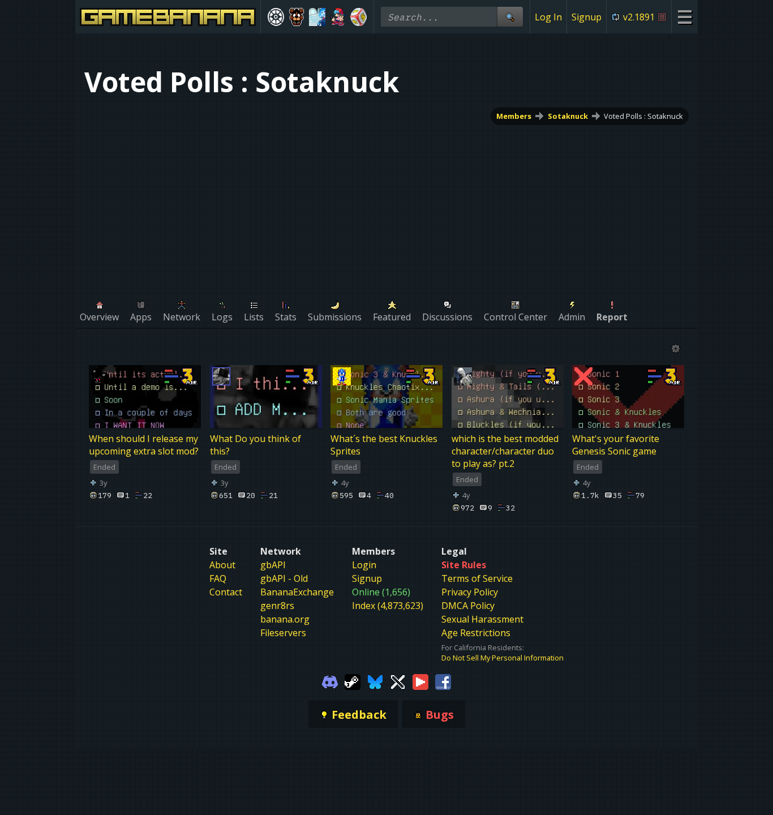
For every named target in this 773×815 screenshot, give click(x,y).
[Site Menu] (684, 16)
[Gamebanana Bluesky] (375, 681)
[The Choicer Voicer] (317, 17)
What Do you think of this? (255, 444)
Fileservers (283, 633)
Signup (587, 17)
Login (364, 565)
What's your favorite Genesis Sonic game (615, 444)
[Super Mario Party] (358, 17)
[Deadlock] (275, 17)
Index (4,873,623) (387, 605)
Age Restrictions (475, 633)
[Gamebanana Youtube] (420, 681)
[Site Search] (510, 17)
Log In (548, 17)
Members (513, 116)
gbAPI (273, 565)
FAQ (217, 578)
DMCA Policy (468, 605)
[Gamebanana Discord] (330, 681)
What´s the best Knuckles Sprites (383, 444)
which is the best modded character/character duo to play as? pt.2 (505, 451)
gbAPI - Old (284, 578)
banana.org (285, 619)
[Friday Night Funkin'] (338, 17)
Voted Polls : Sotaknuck (643, 116)
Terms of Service (477, 578)
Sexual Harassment (482, 619)
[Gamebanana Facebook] (443, 681)
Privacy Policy (469, 592)
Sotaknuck (568, 116)
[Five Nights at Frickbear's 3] (296, 17)
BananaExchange (297, 592)
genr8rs (277, 605)
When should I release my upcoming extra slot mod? (144, 444)
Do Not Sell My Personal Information (502, 658)
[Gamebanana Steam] (352, 681)
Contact (225, 592)
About (222, 565)
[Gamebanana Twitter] (398, 681)
